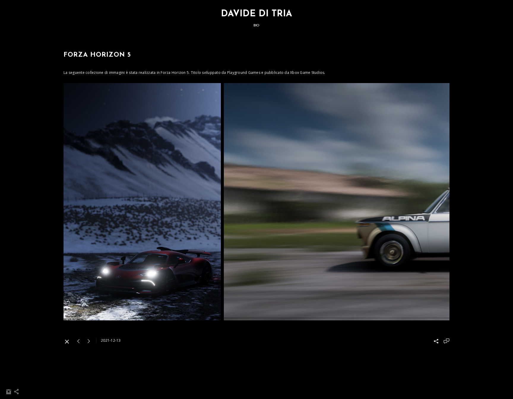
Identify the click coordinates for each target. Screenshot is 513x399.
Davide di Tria (256, 14)
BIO (256, 25)
